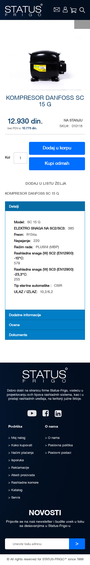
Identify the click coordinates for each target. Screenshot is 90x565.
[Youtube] (32, 415)
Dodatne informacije (25, 315)
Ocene (14, 325)
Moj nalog (65, 9)
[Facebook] (45, 415)
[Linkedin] (58, 415)
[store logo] (23, 10)
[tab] (45, 206)
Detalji (14, 206)
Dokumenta (18, 335)
